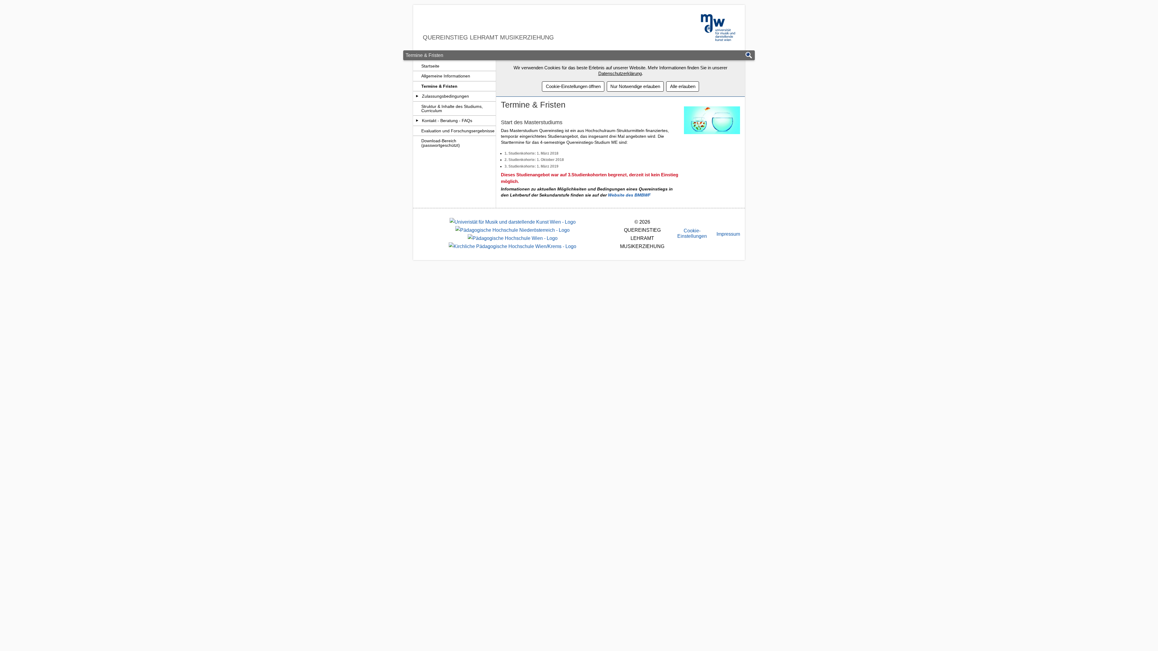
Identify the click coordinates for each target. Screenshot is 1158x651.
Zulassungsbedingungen (445, 96)
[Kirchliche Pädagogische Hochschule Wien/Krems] (512, 246)
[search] (749, 55)
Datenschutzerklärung (620, 73)
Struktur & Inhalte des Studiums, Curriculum (452, 108)
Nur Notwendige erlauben (635, 86)
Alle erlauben (682, 86)
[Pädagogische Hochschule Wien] (513, 238)
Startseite (430, 66)
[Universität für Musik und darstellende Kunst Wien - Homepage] (513, 222)
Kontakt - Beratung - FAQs (447, 120)
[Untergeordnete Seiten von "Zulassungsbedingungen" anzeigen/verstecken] (417, 96)
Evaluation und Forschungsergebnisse (458, 130)
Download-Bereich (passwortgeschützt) (440, 142)
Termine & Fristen (439, 86)
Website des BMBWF (629, 195)
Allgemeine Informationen (445, 76)
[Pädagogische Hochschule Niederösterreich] (512, 230)
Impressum (728, 234)
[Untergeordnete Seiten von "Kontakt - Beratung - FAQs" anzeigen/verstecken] (417, 120)
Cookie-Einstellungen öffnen (573, 86)
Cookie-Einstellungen (692, 233)
